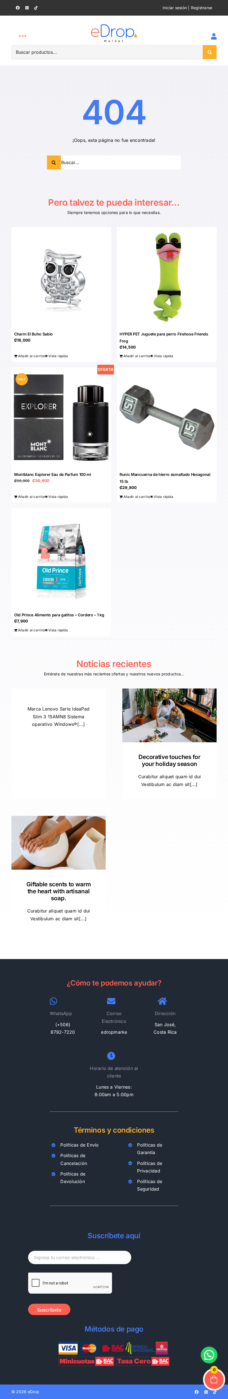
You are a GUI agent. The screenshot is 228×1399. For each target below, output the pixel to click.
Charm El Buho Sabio (33, 334)
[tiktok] (36, 8)
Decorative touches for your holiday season (169, 760)
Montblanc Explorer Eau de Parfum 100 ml (52, 474)
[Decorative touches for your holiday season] (169, 715)
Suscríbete (49, 1310)
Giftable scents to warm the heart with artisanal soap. (58, 891)
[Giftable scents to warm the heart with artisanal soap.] (58, 842)
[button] (209, 1355)
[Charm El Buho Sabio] (61, 277)
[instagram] (27, 8)
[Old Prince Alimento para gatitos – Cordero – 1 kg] (61, 558)
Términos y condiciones (114, 1130)
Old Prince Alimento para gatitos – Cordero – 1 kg (59, 614)
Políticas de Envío (79, 1145)
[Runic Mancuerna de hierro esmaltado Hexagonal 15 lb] (167, 418)
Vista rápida (58, 356)
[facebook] (18, 8)
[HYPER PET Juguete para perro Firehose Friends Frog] (167, 277)
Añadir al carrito (31, 356)
